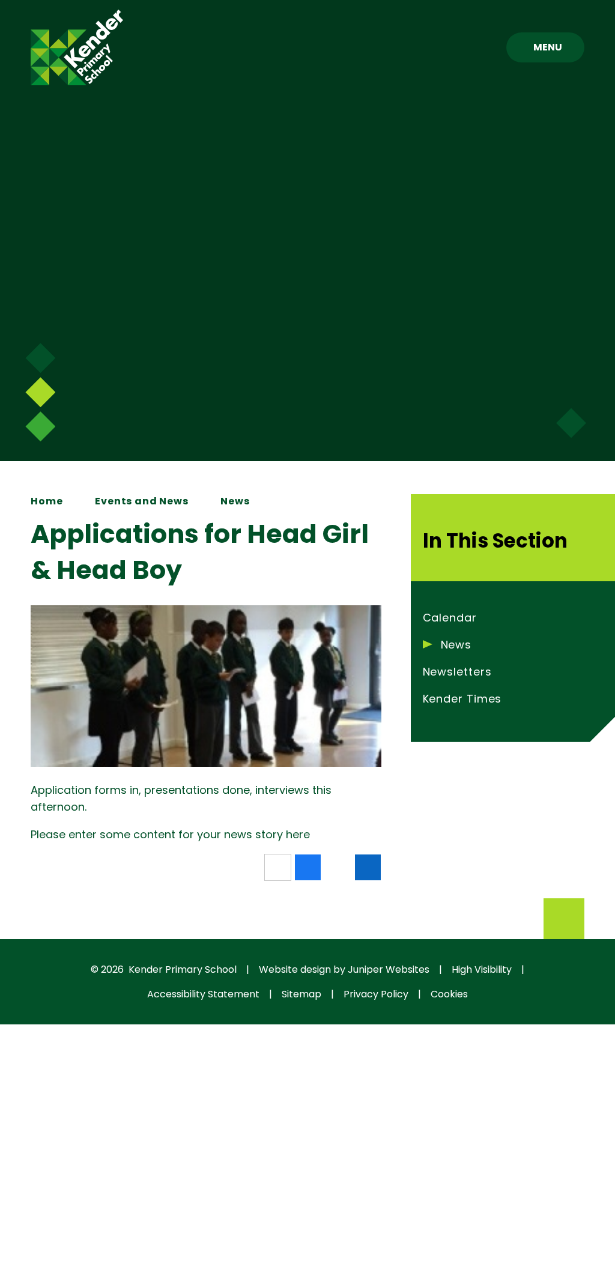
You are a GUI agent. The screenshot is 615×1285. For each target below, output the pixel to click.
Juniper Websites (388, 969)
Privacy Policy (376, 994)
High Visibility (482, 969)
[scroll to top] (564, 918)
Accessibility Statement (203, 994)
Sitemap (301, 994)
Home (46, 501)
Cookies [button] (449, 994)
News (234, 501)
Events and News (141, 501)
